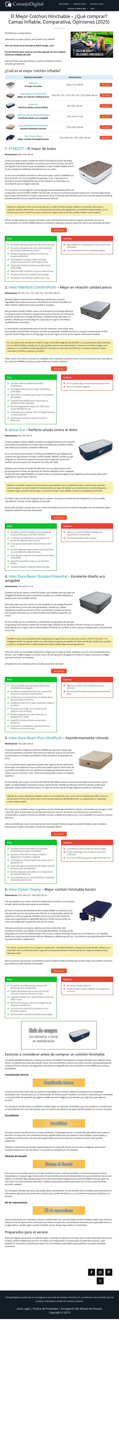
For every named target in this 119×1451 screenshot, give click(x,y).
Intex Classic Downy (33, 136)
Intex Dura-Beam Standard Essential (33, 115)
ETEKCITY (33, 83)
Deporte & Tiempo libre (77, 9)
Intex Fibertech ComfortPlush (33, 93)
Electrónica (64, 4)
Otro (92, 9)
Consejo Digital (25, 4)
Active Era (33, 104)
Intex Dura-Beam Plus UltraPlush (33, 125)
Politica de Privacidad (45, 1308)
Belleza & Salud (96, 4)
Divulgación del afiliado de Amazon (81, 1308)
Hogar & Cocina (79, 4)
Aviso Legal (23, 1308)
